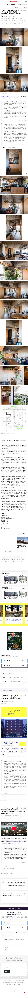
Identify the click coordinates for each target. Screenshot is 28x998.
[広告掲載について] (24, 630)
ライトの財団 (19, 840)
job (12, 701)
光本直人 (9, 18)
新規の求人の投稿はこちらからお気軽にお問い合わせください (13, 756)
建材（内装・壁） (5, 20)
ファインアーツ (4, 18)
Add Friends (24, 932)
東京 (11, 23)
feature (14, 16)
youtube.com (23, 862)
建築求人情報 (4, 703)
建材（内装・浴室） (14, 21)
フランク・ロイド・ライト (6, 817)
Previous (24, 624)
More (25, 681)
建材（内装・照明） (12, 20)
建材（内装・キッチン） (21, 20)
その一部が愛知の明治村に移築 (15, 841)
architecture (7, 16)
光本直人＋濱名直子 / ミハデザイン (8, 96)
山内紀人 (14, 23)
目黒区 (20, 21)
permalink (11, 800)
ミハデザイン (19, 23)
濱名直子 (13, 18)
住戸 (2, 23)
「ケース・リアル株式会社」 (12, 748)
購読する (7, 971)
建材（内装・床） (19, 18)
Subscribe (11, 673)
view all (23, 573)
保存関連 (13, 817)
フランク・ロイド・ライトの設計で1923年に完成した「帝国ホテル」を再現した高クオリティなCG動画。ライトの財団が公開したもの (14, 810)
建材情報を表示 (7, 528)
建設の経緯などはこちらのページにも (10, 843)
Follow (23, 660)
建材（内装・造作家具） (6, 21)
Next (26, 624)
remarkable (18, 815)
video (13, 815)
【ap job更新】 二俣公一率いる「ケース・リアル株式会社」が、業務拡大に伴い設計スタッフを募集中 (11, 696)
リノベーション (7, 23)
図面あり (23, 21)
